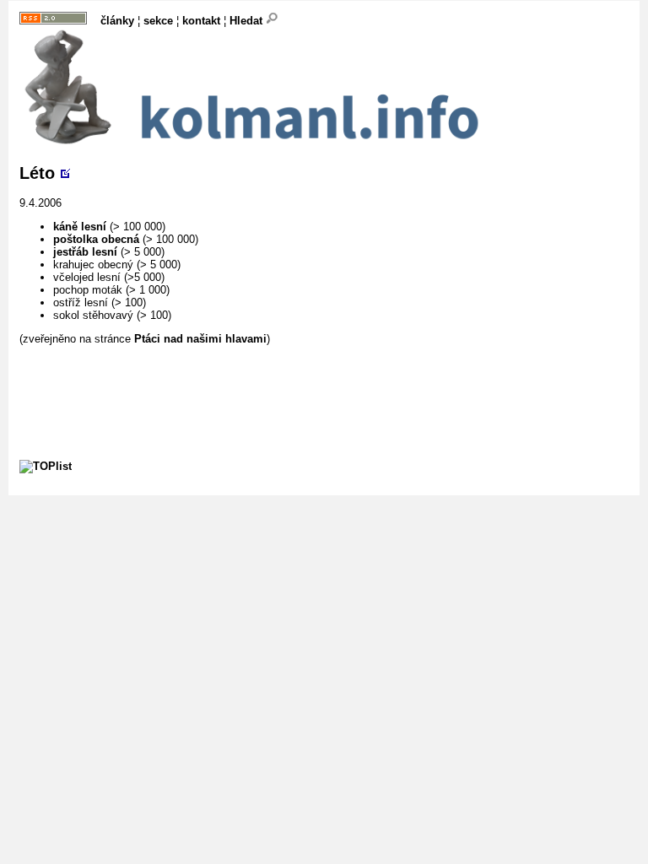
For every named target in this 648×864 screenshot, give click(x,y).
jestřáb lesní (85, 252)
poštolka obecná (96, 239)
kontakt (201, 20)
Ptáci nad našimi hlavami (200, 338)
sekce (158, 20)
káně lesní (79, 226)
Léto (37, 173)
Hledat (248, 20)
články (117, 20)
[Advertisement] (326, 383)
